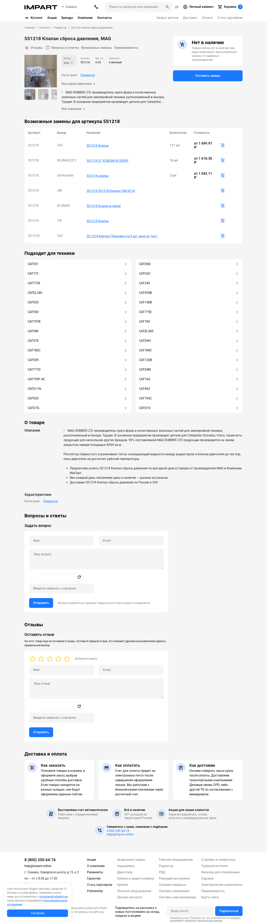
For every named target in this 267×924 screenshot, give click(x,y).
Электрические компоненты (222, 885)
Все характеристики (76, 84)
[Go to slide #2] (43, 94)
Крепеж (122, 885)
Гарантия (93, 878)
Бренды (67, 18)
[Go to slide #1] (29, 94)
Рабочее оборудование (176, 860)
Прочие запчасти (129, 897)
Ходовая (207, 878)
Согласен (37, 913)
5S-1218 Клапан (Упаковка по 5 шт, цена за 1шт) (122, 236)
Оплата (207, 18)
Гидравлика (125, 866)
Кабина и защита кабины (135, 878)
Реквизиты (95, 872)
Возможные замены (96, 48)
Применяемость (126, 48)
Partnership (95, 891)
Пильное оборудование (134, 891)
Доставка (190, 18)
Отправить (41, 603)
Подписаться (228, 911)
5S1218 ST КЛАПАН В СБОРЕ (107, 161)
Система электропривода (177, 897)
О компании (96, 866)
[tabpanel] (133, 563)
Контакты (104, 18)
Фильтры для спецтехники (220, 872)
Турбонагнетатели (214, 866)
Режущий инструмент (174, 878)
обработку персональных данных (203, 920)
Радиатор (88, 75)
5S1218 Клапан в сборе (104, 206)
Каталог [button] (37, 18)
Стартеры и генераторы (218, 860)
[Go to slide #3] (56, 94)
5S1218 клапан (98, 176)
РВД (162, 872)
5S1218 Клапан (98, 146)
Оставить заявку (207, 76)
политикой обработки (53, 896)
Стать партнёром (230, 18)
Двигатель (125, 872)
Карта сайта (210, 897)
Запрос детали (167, 18)
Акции (52, 18)
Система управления (174, 891)
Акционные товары (131, 860)
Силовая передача (172, 885)
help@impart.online (120, 834)
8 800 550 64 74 (118, 831)
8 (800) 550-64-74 (40, 859)
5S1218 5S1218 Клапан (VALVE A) (111, 191)
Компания (85, 18)
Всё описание (72, 109)
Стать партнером (99, 885)
